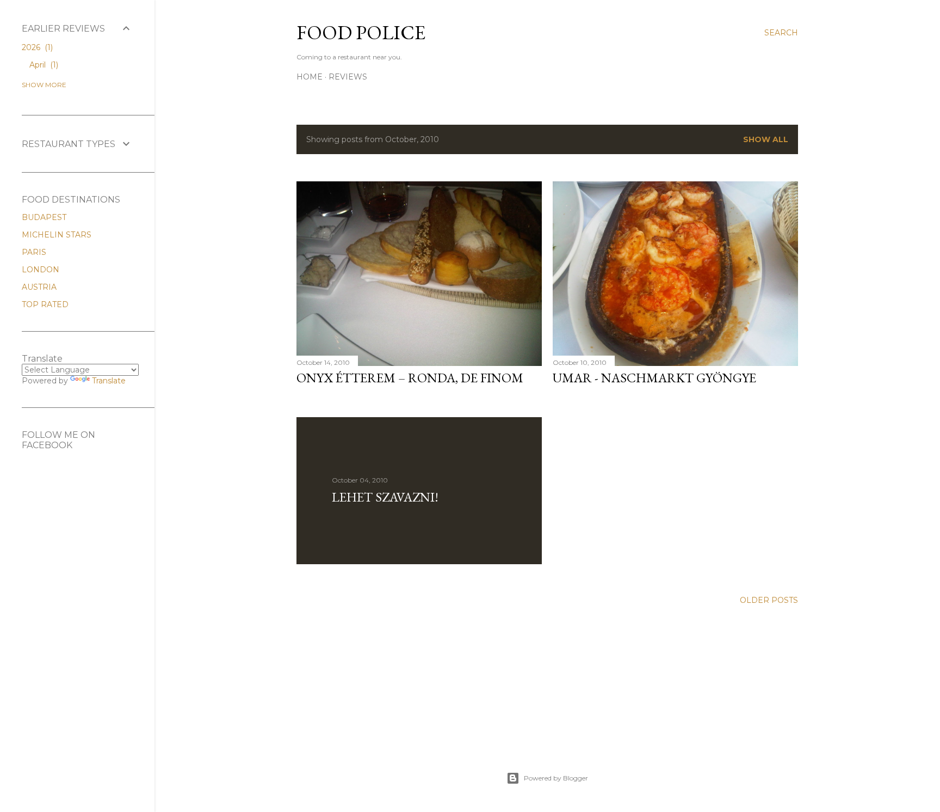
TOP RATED (45, 304)
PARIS (34, 252)
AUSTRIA (39, 287)
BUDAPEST (44, 217)
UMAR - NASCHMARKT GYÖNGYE (654, 377)
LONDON (40, 269)
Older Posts (769, 600)
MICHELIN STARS (56, 235)
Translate (109, 381)
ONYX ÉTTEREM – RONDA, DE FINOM (409, 377)
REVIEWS (348, 77)
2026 (36, 47)
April (42, 65)
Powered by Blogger (556, 778)
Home (309, 77)
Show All (765, 139)
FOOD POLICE (360, 32)
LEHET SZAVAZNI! (385, 497)
